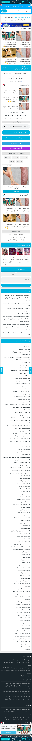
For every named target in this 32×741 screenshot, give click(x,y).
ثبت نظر (16, 285)
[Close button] (31, 723)
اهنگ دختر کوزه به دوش (24, 541)
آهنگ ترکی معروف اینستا (24, 570)
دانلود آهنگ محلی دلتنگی (24, 602)
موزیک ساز (27, 17)
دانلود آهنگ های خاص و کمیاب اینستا (20, 370)
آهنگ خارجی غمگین (25, 373)
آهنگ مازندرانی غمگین (24, 478)
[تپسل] (1, 24)
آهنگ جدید (28, 6)
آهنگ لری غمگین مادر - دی (23, 552)
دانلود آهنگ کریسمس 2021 (23, 641)
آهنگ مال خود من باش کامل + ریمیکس (20, 473)
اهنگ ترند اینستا (26, 362)
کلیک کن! (8, 732)
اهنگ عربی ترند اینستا (24, 349)
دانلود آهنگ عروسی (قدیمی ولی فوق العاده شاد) (18, 352)
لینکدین (23, 158)
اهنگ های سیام (26, 447)
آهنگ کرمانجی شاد (25, 623)
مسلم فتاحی (27, 375)
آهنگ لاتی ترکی (26, 557)
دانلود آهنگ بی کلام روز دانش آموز (21, 407)
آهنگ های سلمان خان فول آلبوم (22, 636)
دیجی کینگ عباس (25, 502)
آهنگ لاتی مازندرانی (25, 475)
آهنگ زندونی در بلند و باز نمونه (22, 518)
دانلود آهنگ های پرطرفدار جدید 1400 (20, 418)
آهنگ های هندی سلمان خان (23, 607)
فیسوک (18, 161)
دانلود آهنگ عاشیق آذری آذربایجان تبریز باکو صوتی (16, 324)
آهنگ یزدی (27, 649)
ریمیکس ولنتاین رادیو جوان (23, 499)
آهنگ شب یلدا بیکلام (24, 489)
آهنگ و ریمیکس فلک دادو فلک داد (21, 583)
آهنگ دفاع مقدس (25, 644)
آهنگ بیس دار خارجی (24, 575)
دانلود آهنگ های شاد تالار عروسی (22, 460)
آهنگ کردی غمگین (25, 520)
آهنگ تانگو (27, 599)
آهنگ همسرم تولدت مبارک (23, 497)
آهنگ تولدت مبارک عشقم (23, 512)
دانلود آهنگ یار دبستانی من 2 (22, 412)
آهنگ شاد (13, 6)
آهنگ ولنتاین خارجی (25, 510)
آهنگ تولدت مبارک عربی (24, 589)
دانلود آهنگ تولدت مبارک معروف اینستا (20, 420)
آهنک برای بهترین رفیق (24, 615)
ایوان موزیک (27, 346)
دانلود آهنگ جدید (19, 17)
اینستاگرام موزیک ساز (15, 148)
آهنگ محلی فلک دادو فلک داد (22, 597)
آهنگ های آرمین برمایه (24, 410)
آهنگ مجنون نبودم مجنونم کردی (21, 549)
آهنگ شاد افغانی (26, 494)
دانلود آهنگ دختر (25, 444)
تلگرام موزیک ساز (15, 143)
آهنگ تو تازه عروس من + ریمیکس (21, 470)
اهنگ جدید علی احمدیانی (24, 386)
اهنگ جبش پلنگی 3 (25, 533)
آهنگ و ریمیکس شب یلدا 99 (22, 633)
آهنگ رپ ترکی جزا (26, 560)
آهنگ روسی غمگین (25, 523)
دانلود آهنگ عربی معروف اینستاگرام (21, 381)
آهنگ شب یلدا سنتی (25, 491)
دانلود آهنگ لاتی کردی (23, 313)
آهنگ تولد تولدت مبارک (24, 539)
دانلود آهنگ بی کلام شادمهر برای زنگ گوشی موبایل (16, 316)
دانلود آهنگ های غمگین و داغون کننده (20, 441)
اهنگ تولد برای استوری (24, 365)
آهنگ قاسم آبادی (26, 625)
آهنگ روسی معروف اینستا (23, 568)
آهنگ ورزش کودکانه (25, 647)
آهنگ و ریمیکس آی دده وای (23, 581)
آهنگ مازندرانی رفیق (25, 618)
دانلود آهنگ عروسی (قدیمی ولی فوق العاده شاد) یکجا (16, 457)
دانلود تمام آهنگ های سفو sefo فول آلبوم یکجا (17, 295)
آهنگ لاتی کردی (26, 554)
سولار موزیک (27, 344)
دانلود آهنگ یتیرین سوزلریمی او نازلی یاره (19, 544)
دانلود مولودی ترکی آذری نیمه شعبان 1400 (19, 439)
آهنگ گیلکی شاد (26, 628)
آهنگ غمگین (6, 6)
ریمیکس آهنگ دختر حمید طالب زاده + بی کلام (18, 425)
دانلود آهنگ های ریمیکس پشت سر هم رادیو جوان (17, 404)
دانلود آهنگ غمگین (10, 238)
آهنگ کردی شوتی (25, 578)
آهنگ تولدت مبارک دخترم (23, 452)
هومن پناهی (27, 389)
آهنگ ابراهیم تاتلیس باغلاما (23, 565)
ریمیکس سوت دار (25, 507)
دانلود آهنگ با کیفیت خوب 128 (15, 138)
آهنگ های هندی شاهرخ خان (23, 604)
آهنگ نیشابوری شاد (25, 620)
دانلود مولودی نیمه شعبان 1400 (22, 436)
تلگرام (6, 158)
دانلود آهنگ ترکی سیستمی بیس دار (21, 433)
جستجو (4, 11)
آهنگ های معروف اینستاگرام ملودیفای (20, 360)
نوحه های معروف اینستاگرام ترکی (21, 396)
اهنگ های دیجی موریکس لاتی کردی (21, 504)
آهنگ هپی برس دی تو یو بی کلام (21, 591)
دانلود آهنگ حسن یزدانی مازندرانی (21, 462)
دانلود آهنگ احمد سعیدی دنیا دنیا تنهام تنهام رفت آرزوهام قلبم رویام (15, 68)
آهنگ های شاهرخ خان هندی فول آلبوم (20, 639)
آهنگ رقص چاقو (26, 454)
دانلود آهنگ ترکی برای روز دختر (22, 428)
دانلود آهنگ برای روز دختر (23, 431)
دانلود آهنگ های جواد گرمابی (23, 415)
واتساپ (14, 158)
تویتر (11, 161)
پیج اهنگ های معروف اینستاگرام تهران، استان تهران (17, 357)
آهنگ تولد (27, 586)
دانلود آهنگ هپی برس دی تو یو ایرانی (20, 531)
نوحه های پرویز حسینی (24, 399)
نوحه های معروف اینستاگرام (23, 394)
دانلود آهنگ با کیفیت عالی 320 (15, 132)
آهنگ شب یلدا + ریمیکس (23, 483)
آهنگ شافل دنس (25, 528)
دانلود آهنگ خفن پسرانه (24, 423)
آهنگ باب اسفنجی (25, 354)
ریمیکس (20, 6)
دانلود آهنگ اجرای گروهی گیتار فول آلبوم (19, 468)
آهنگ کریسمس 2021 (24, 481)
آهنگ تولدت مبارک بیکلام (23, 536)
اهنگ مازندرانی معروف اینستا (22, 378)
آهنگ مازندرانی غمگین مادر (23, 612)
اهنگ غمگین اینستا (25, 368)
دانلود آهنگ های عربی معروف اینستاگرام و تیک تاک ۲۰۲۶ (16, 668)
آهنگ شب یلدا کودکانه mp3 (23, 486)
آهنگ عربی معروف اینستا (23, 573)
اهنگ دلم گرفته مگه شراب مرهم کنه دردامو (19, 547)
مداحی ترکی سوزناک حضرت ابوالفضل (21, 391)
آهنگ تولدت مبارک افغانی (23, 594)
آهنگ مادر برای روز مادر (24, 449)
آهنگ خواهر (27, 515)
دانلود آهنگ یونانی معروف (23, 610)
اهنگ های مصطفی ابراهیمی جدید (21, 383)
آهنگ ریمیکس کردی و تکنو (23, 631)
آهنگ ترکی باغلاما (26, 562)
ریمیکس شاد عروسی (25, 465)
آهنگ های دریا (26, 525)
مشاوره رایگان (16, 191)
